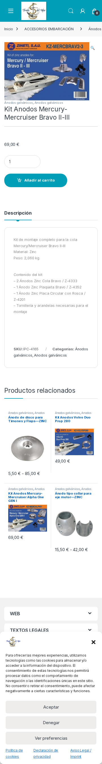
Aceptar (51, 707)
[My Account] (83, 11)
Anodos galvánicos (49, 103)
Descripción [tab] (18, 213)
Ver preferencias (51, 738)
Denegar (51, 722)
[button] (93, 641)
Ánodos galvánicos (18, 103)
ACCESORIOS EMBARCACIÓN (49, 29)
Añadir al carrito (39, 180)
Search (71, 11)
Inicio (8, 29)
